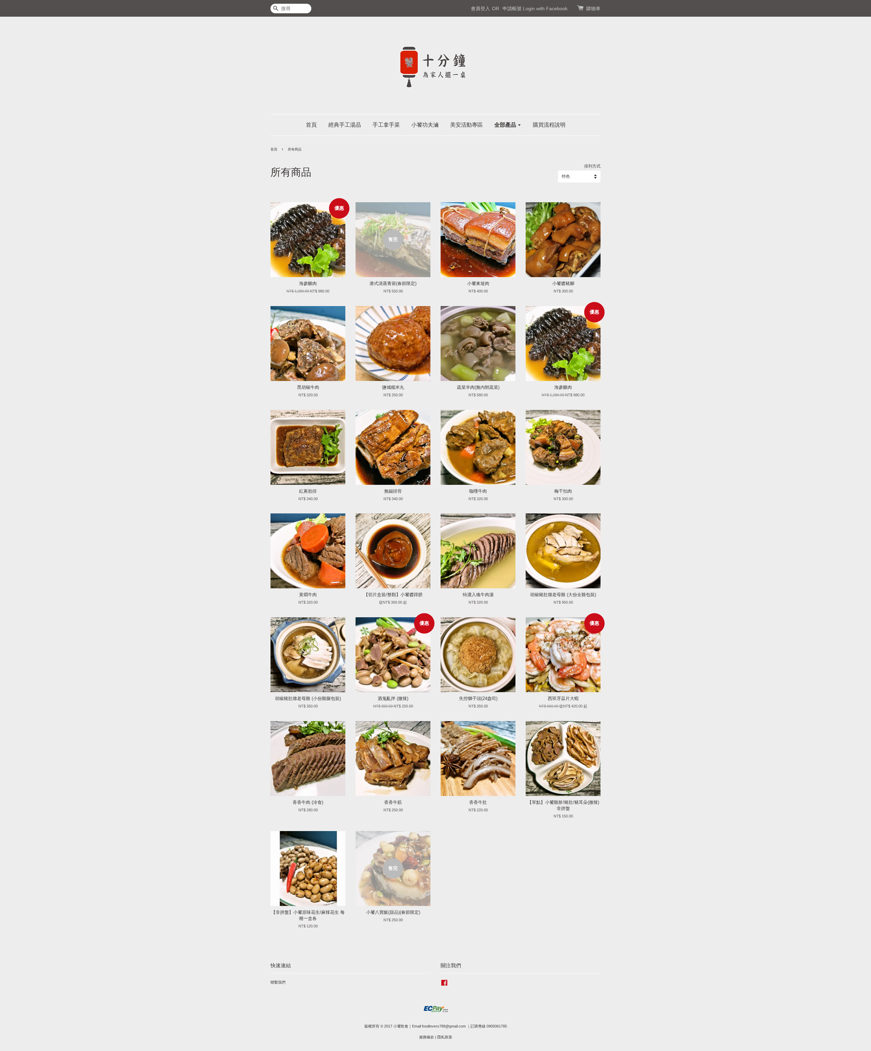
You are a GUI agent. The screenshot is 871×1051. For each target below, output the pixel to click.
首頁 (311, 125)
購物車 (593, 8)
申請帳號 (512, 8)
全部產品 (505, 125)
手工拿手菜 (386, 125)
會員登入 (480, 8)
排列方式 (592, 166)
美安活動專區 (466, 125)
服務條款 (426, 1037)
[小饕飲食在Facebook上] (444, 984)
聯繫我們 (277, 982)
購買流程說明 (549, 125)
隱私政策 (444, 1037)
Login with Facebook (545, 8)
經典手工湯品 (344, 125)
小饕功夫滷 (425, 125)
